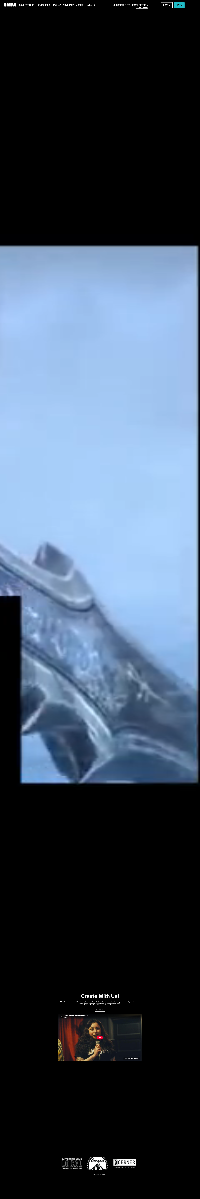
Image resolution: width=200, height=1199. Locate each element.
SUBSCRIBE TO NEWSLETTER (129, 4)
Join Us (100, 1009)
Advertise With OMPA (100, 1174)
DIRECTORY (142, 7)
